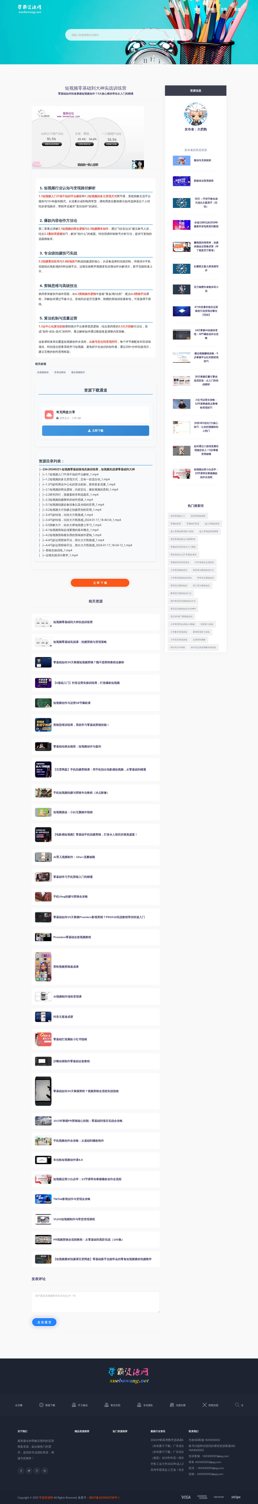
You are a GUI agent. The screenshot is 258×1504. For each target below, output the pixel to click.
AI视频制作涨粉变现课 (67, 996)
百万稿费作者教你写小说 (206, 288)
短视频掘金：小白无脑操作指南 (73, 812)
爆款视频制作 (78, 372)
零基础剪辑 (60, 372)
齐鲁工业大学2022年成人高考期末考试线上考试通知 (183, 1464)
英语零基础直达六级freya (182, 539)
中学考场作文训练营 (204, 562)
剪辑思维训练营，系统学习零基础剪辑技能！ (81, 725)
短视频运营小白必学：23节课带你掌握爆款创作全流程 (87, 1179)
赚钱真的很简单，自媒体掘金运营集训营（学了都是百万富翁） (206, 246)
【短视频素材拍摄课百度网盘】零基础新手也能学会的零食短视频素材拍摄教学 (102, 1259)
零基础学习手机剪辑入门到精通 (73, 877)
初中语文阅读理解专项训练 (203, 647)
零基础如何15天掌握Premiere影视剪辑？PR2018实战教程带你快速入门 (99, 917)
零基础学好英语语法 (179, 562)
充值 (237, 9)
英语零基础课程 (198, 516)
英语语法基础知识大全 (203, 570)
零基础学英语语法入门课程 (183, 547)
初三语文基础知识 (201, 585)
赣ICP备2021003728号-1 (104, 1497)
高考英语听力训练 (201, 632)
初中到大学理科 (177, 647)
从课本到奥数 (199, 639)
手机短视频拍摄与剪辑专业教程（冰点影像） (81, 792)
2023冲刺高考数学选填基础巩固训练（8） (177, 1440)
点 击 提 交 (44, 1322)
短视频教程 (43, 372)
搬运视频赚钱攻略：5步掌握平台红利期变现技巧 (206, 357)
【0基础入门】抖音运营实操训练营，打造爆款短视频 (86, 683)
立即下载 (97, 431)
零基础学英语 (193, 523)
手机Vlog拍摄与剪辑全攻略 (70, 896)
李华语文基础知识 (205, 577)
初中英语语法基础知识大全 (183, 601)
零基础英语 (175, 523)
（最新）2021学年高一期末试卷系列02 (175, 1458)
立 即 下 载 (100, 583)
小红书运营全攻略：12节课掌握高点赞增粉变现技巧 (206, 403)
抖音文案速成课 (63, 1016)
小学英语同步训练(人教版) (182, 624)
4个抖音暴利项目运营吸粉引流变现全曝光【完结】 (206, 310)
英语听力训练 (207, 624)
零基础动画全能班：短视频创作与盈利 (77, 746)
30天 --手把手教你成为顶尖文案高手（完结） (206, 202)
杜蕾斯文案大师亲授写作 (206, 268)
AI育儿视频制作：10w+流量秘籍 (74, 857)
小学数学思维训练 (178, 632)
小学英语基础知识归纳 (180, 577)
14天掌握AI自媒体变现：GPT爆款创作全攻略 (206, 334)
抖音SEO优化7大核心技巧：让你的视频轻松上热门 (206, 426)
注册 (224, 9)
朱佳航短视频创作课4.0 (68, 1159)
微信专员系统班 (202, 160)
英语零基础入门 (177, 516)
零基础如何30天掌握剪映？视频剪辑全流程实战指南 (86, 1091)
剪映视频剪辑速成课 (66, 966)
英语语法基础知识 (178, 585)
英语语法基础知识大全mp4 (183, 608)
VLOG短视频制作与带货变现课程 (74, 1219)
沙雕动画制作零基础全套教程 (71, 1061)
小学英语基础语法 (178, 570)
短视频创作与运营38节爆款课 (72, 703)
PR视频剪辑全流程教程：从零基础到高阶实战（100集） (88, 1239)
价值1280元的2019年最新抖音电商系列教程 (206, 224)
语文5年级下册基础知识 (181, 616)
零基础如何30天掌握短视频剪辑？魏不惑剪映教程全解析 (88, 662)
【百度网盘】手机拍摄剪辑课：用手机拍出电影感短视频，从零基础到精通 (99, 769)
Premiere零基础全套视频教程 (72, 937)
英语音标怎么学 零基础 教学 (183, 554)
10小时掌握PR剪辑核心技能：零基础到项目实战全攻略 (88, 1120)
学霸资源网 (46, 1497)
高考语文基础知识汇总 (180, 593)
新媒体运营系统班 (204, 180)
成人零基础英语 (212, 523)
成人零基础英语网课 (208, 531)
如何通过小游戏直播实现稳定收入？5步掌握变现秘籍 (206, 450)
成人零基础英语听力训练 (182, 531)
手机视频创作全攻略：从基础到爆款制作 (78, 1140)
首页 (197, 9)
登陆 (210, 9)
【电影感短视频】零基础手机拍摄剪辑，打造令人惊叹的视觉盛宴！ (95, 834)
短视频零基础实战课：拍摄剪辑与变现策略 (80, 642)
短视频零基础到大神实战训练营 (73, 622)
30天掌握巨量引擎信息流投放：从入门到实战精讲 (206, 380)
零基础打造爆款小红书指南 (70, 1039)
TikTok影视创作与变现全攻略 (71, 1199)
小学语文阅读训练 (178, 639)
